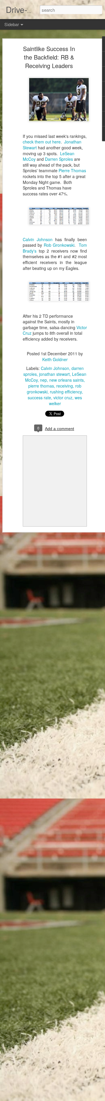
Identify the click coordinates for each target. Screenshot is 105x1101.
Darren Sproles (59, 159)
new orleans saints (66, 380)
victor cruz (62, 397)
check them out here (42, 142)
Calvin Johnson (37, 239)
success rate (39, 397)
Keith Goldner (55, 359)
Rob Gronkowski (59, 245)
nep (43, 380)
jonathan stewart (54, 374)
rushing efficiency (66, 392)
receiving (64, 386)
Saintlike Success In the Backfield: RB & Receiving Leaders (49, 57)
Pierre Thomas (72, 170)
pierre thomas (41, 386)
